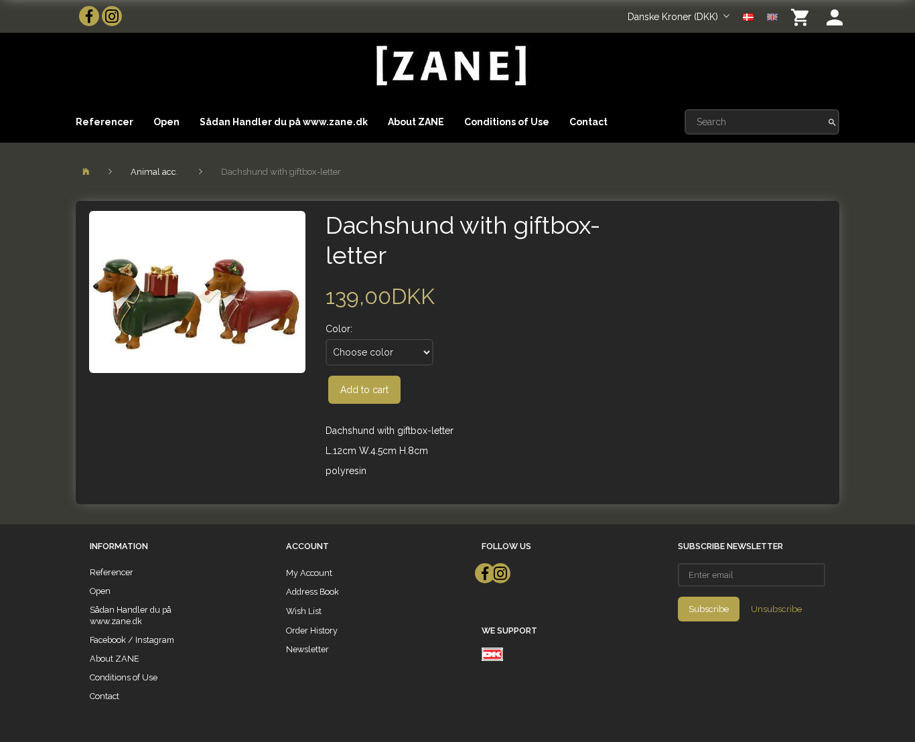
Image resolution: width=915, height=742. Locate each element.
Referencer (104, 122)
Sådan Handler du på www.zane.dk (284, 122)
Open (166, 122)
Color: (339, 328)
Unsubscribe (776, 609)
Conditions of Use (506, 122)
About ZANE (416, 122)
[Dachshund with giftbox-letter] (197, 292)
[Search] (832, 122)
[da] (748, 16)
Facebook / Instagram (132, 640)
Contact (588, 122)
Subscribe (709, 609)
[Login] (834, 16)
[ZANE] (450, 66)
